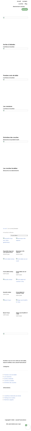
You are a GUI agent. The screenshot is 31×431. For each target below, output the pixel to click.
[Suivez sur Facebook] (4, 405)
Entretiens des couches (11, 137)
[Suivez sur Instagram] (7, 405)
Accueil (5, 228)
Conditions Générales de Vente (12, 396)
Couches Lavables (9, 380)
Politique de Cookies (9, 397)
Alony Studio (24, 424)
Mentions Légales (9, 399)
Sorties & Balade (8, 378)
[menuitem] (19, 1)
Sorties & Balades (9, 44)
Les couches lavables (10, 168)
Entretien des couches (10, 382)
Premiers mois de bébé (10, 75)
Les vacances (7, 106)
